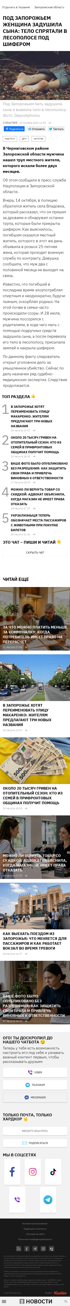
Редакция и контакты (35, 1228)
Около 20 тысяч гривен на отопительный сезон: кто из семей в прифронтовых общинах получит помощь (33, 795)
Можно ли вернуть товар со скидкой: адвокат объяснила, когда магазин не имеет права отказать (35, 863)
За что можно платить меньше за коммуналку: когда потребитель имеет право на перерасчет (35, 634)
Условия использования (34, 1223)
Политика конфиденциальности (35, 1239)
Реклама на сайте (35, 1234)
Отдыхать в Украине (16, 7)
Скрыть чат (35, 552)
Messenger (38, 1097)
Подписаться (38, 1143)
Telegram (38, 1085)
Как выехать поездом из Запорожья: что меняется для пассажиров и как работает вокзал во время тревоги (35, 941)
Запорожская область (49, 7)
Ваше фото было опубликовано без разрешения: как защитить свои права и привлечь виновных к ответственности (34, 1006)
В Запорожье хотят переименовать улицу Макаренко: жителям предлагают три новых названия (31, 416)
